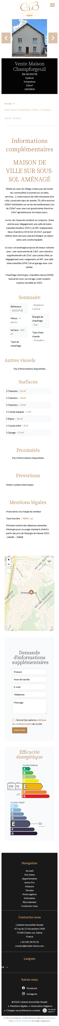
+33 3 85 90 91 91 (29, 941)
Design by (52, 1010)
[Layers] (49, 560)
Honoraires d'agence (41, 1005)
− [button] (9, 564)
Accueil (8, 103)
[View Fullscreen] (8, 571)
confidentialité (50, 1018)
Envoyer (19, 730)
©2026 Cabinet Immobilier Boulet (29, 1001)
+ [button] (9, 559)
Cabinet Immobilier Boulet (29, 924)
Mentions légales (19, 1005)
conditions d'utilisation (22, 1021)
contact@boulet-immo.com (29, 945)
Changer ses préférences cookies (23, 1010)
